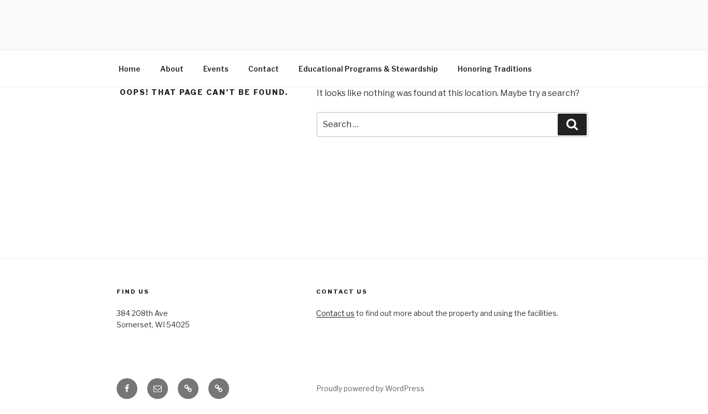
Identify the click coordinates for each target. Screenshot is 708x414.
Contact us (335, 313)
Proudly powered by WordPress (370, 388)
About (171, 68)
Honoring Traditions (495, 68)
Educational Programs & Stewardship (368, 68)
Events (216, 68)
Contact (263, 68)
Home (129, 68)
